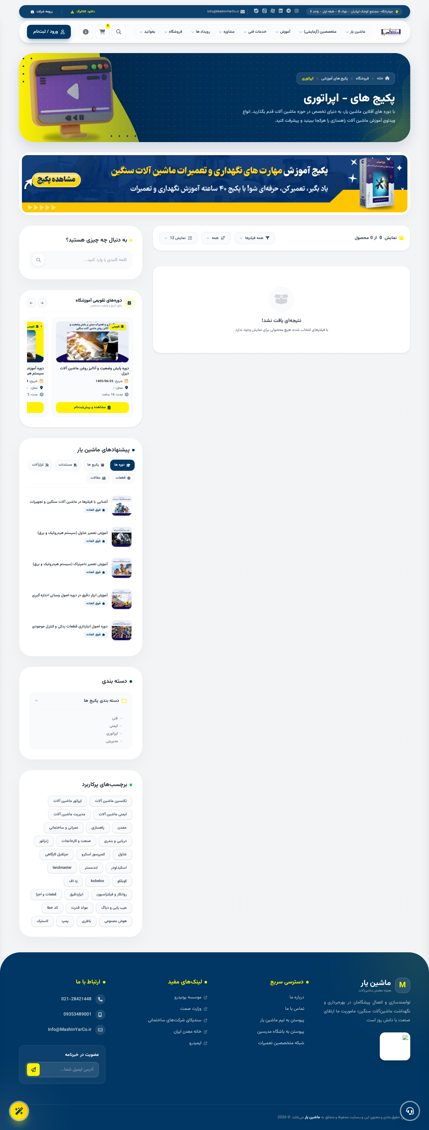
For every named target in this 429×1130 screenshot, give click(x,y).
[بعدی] (31, 302)
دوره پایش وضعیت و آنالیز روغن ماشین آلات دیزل (94, 371)
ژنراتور (43, 841)
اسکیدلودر (119, 868)
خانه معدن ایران (187, 1032)
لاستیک (42, 921)
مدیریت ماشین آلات (69, 814)
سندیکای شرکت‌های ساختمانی (174, 1020)
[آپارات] (273, 12)
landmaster (62, 868)
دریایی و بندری (115, 841)
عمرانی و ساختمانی (63, 828)
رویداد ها (203, 32)
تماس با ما (294, 1009)
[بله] (256, 12)
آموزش (285, 32)
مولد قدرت (79, 908)
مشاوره (229, 32)
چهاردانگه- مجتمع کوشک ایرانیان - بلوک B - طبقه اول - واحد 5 (351, 11)
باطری (86, 921)
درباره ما (297, 997)
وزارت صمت (190, 1009)
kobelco (97, 881)
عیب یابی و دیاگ (114, 908)
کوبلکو (122, 881)
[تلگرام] (288, 12)
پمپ (65, 921)
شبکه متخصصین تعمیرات (281, 1043)
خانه (380, 78)
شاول (122, 854)
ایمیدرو (195, 1043)
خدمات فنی (257, 32)
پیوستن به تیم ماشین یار (282, 1020)
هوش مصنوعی (115, 921)
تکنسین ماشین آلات (111, 801)
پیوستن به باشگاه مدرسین (280, 1032)
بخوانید (149, 32)
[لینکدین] (281, 12)
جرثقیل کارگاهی (56, 854)
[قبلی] (42, 302)
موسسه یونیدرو (187, 997)
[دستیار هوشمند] (19, 1111)
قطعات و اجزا (46, 894)
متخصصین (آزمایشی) (320, 32)
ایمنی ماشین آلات (113, 814)
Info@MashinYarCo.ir (223, 11)
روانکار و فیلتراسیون (112, 894)
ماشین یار (312, 1117)
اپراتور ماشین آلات (67, 801)
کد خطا (52, 908)
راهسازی (97, 828)
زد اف (73, 881)
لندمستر (91, 868)
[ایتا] (264, 12)
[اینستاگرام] (296, 12)
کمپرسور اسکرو (93, 854)
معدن (122, 828)
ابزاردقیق (76, 894)
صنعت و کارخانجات (76, 841)
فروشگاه (175, 32)
